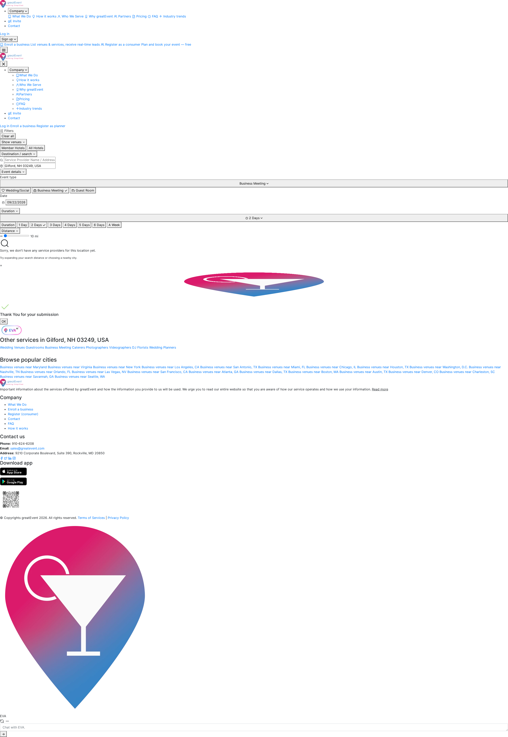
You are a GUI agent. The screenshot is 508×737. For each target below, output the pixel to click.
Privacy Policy (118, 518)
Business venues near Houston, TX (383, 367)
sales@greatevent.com (27, 448)
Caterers (78, 347)
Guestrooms (35, 347)
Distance (9, 231)
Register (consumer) (23, 414)
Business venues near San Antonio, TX (229, 367)
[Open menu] (4, 50)
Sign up (8, 39)
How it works (18, 428)
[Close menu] (3, 64)
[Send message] (3, 734)
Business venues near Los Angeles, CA (171, 367)
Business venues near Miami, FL (282, 367)
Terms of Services (91, 518)
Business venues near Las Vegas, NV (99, 372)
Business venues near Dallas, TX (264, 372)
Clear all (8, 136)
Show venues (12, 142)
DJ (134, 347)
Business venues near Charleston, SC (467, 372)
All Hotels (36, 148)
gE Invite (14, 21)
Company (17, 11)
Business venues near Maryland (24, 367)
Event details (12, 172)
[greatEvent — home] (254, 4)
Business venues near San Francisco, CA (158, 372)
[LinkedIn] (10, 458)
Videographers (120, 347)
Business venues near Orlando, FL (46, 372)
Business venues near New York (117, 367)
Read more (380, 389)
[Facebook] (2, 458)
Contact (14, 26)
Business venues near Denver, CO (414, 372)
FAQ (11, 424)
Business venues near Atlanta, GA (214, 372)
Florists (142, 347)
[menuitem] (20, 16)
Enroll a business (23, 126)
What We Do (17, 404)
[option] (15, 190)
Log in (4, 34)
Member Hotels (13, 148)
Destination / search (17, 154)
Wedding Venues (12, 347)
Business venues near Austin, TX (364, 372)
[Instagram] (14, 458)
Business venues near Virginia (70, 367)
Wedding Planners (162, 347)
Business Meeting (58, 347)
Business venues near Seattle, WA (80, 377)
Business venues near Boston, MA (314, 372)
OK (4, 321)
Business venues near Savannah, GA (27, 377)
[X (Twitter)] (6, 458)
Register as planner (51, 126)
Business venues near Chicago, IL (331, 367)
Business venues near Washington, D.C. (439, 367)
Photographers (97, 347)
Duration (8, 211)
